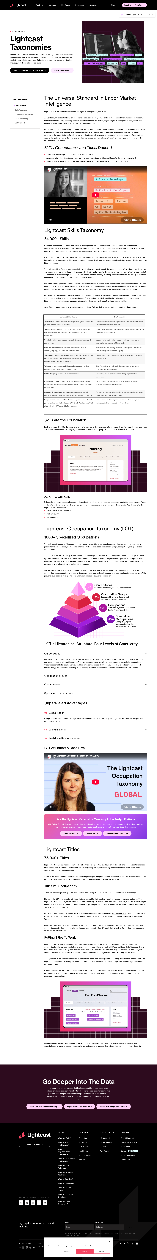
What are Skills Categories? (64, 1202)
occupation (49, 928)
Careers (124, 1151)
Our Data (39, 5)
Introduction (21, 106)
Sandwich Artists (119, 913)
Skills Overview (52, 514)
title (129, 925)
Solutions (52, 5)
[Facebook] (132, 1243)
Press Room (125, 1147)
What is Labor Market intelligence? (66, 1160)
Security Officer (58, 931)
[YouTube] (124, 1243)
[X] (128, 1243)
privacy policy (73, 1235)
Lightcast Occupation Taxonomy (61, 544)
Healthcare (83, 1151)
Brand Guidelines (128, 1155)
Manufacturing (85, 1155)
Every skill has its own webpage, (125, 427)
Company (93, 5)
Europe (103, 1147)
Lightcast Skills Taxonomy (58, 269)
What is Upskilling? (65, 1179)
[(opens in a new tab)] (20, 1247)
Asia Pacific (104, 1151)
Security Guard (96, 928)
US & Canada (105, 1138)
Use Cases (65, 5)
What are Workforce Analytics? (66, 1173)
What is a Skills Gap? (66, 1183)
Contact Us (125, 1159)
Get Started (20, 123)
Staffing (82, 1159)
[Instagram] (137, 1243)
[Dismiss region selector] (152, 15)
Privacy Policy (44, 1247)
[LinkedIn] (120, 1243)
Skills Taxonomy (21, 110)
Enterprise (83, 1142)
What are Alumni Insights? (64, 1189)
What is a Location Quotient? (65, 1196)
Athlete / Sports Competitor (56, 907)
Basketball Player (120, 902)
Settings (67, 1251)
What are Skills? (64, 1138)
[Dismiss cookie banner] (109, 1241)
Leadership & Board (129, 1142)
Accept (84, 1251)
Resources (79, 5)
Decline (101, 1251)
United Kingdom (106, 1142)
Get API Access (52, 517)
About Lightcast (127, 1138)
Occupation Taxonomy (24, 114)
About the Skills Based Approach (59, 510)
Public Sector (84, 1147)
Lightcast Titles (50, 865)
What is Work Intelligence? (63, 1143)
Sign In (113, 5)
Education (83, 1138)
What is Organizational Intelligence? (64, 1151)
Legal (40, 1243)
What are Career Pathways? (65, 1166)
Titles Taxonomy (21, 119)
